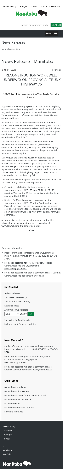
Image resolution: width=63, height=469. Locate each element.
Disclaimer (8, 430)
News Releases (11, 305)
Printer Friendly (10, 6)
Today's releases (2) (13, 293)
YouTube (7, 454)
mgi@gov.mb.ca (20, 255)
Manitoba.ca (7, 49)
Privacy (6, 438)
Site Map (34, 6)
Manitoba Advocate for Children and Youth (25, 395)
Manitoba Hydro (12, 403)
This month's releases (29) (17, 301)
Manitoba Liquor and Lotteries (19, 407)
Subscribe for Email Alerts (17, 320)
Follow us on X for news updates (20, 324)
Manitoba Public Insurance (17, 399)
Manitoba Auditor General (17, 391)
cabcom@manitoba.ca (33, 275)
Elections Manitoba (13, 411)
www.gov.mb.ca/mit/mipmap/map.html (20, 225)
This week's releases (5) (15, 297)
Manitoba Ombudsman (15, 387)
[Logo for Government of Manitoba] (31, 14)
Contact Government (50, 6)
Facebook (7, 450)
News (19, 49)
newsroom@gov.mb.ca (15, 268)
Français (23, 6)
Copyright (7, 434)
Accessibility (9, 426)
